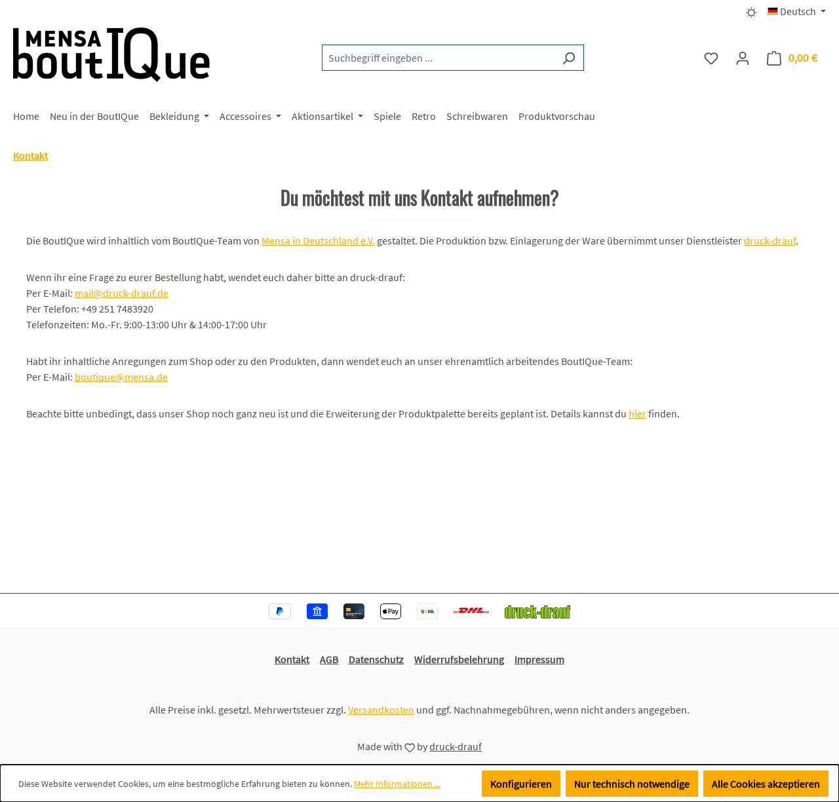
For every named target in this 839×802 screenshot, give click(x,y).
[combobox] (438, 58)
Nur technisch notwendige (632, 783)
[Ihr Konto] (742, 58)
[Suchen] (568, 58)
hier (637, 413)
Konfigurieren (521, 783)
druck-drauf (770, 240)
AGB (329, 659)
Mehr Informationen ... (397, 784)
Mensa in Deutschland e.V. (318, 240)
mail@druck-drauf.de (121, 292)
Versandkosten (381, 709)
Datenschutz (376, 659)
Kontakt (292, 659)
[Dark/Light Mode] (751, 11)
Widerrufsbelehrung (459, 659)
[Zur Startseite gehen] (111, 55)
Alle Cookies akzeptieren (766, 783)
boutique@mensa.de (121, 376)
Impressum (539, 659)
